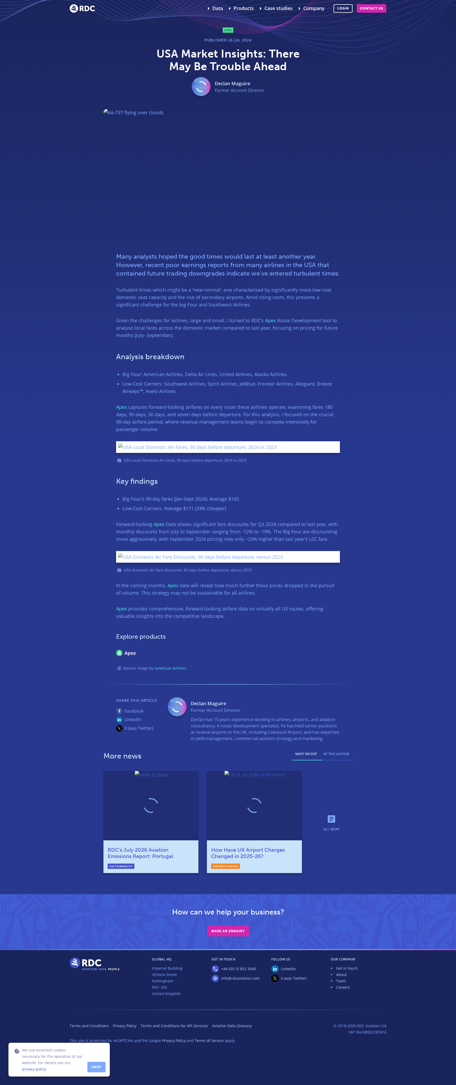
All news (331, 829)
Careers (343, 987)
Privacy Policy (124, 1025)
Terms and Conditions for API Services (174, 1025)
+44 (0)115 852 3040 (238, 968)
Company (314, 8)
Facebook (134, 711)
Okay (96, 1067)
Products (244, 8)
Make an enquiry (228, 931)
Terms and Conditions (89, 1025)
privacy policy (34, 1069)
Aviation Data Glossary (232, 1025)
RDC (82, 8)
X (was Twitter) (139, 728)
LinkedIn (133, 719)
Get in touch (347, 968)
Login (343, 8)
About (341, 974)
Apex (270, 320)
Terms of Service (209, 1040)
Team (341, 980)
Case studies (278, 8)
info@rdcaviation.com (240, 978)
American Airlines (170, 668)
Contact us (371, 8)
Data (217, 8)
